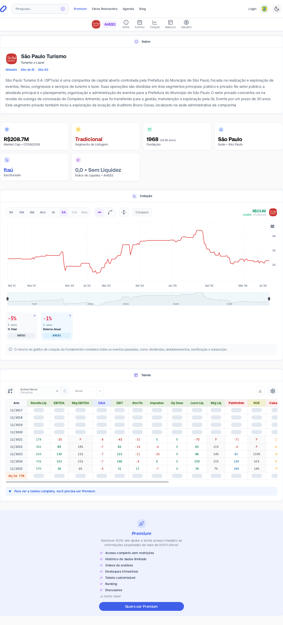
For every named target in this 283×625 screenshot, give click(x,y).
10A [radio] (74, 212)
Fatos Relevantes (104, 9)
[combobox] (40, 9)
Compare (142, 212)
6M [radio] (32, 212)
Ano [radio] (43, 212)
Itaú (8, 170)
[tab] (141, 42)
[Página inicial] (3, 8)
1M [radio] (11, 212)
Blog (142, 9)
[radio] (99, 212)
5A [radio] (64, 212)
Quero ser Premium (141, 606)
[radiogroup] (48, 212)
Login (252, 9)
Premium (80, 9)
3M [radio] (21, 212)
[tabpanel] (141, 81)
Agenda (128, 9)
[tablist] (141, 42)
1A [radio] (53, 212)
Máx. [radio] (84, 212)
